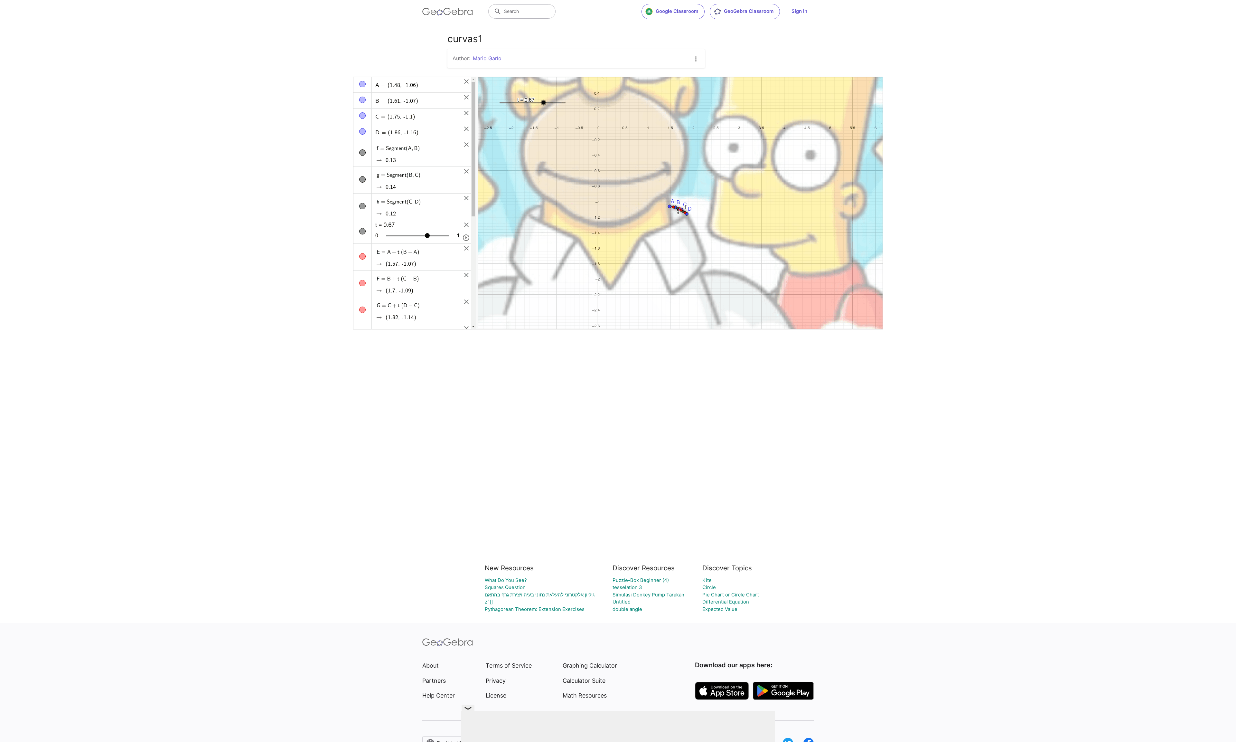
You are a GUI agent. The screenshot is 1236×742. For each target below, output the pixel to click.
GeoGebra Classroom (748, 11)
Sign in (799, 11)
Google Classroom (677, 11)
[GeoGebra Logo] (447, 11)
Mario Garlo (487, 58)
